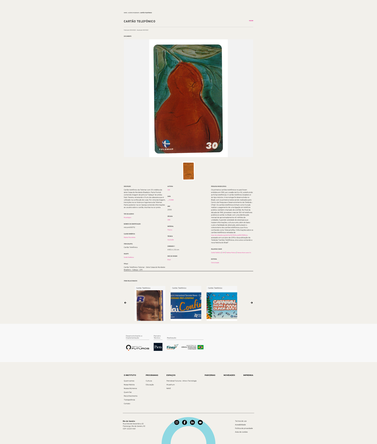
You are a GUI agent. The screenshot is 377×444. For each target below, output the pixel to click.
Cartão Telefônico (129, 257)
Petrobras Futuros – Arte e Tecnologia (181, 381)
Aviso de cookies (241, 432)
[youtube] (200, 422)
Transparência (129, 400)
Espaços (171, 375)
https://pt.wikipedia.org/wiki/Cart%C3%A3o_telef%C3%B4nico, (229, 235)
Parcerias (210, 375)
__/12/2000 (170, 200)
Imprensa (248, 375)
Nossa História (129, 385)
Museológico (127, 217)
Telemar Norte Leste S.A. (244, 252)
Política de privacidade (244, 428)
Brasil (169, 259)
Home (125, 13)
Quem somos (129, 381)
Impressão (170, 239)
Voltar (251, 20)
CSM (168, 190)
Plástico (169, 230)
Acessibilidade (240, 425)
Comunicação (215, 262)
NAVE (169, 388)
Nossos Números (130, 388)
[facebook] (184, 422)
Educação (150, 385)
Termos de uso (241, 421)
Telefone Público (231, 252)
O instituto (130, 375)
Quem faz (128, 392)
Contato (127, 404)
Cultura (149, 381)
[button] (125, 302)
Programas (152, 375)
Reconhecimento (130, 396)
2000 (168, 220)
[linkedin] (192, 422)
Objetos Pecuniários (129, 237)
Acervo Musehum (133, 13)
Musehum (171, 385)
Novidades (229, 375)
